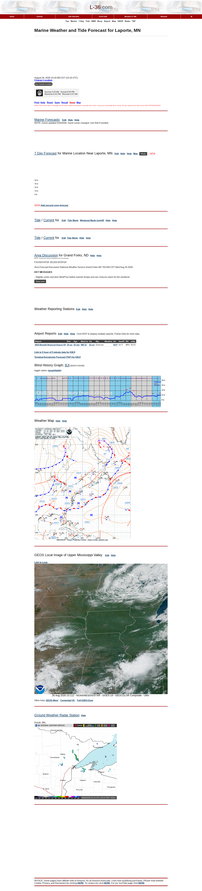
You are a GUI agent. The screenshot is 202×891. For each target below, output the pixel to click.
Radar (127, 21)
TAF (134, 21)
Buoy (99, 21)
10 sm (92, 345)
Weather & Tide (130, 17)
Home (12, 17)
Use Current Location (43, 84)
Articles (40, 17)
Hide (70, 120)
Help (76, 120)
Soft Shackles (73, 17)
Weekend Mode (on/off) (92, 220)
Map (114, 21)
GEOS (120, 21)
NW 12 (84, 345)
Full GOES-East (85, 700)
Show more (40, 281)
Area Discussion (46, 255)
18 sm (69, 345)
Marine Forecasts (47, 119)
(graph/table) (54, 370)
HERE (80, 883)
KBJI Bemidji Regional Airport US (50, 345)
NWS (93, 21)
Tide (88, 21)
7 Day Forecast (45, 153)
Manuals (164, 17)
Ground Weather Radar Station (56, 715)
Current (48, 220)
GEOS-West (52, 700)
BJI (67, 365)
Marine (74, 21)
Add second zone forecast (54, 205)
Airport (107, 21)
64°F (115, 345)
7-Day (81, 21)
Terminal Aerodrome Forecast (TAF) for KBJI (57, 357)
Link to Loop (41, 562)
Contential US (67, 700)
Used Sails (103, 17)
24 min (77, 345)
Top (67, 21)
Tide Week (72, 220)
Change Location (43, 80)
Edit (64, 120)
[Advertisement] (101, 55)
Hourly (143, 154)
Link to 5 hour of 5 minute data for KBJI (54, 352)
